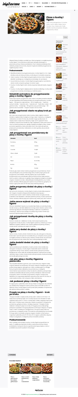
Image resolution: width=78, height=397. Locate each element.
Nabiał (56, 24)
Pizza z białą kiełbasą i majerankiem (36, 378)
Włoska (56, 29)
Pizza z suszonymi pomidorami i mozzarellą (47, 379)
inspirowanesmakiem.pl (32, 394)
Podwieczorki (58, 26)
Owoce (64, 24)
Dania (23, 3)
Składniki (45, 3)
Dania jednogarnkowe (55, 22)
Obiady (60, 24)
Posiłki (36, 3)
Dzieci (31, 6)
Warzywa (65, 28)
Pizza (53, 26)
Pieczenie (48, 26)
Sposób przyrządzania (58, 3)
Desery (39, 6)
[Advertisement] (31, 46)
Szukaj (65, 37)
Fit (30, 3)
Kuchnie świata (49, 6)
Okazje (24, 6)
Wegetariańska (50, 29)
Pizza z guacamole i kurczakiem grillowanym (14, 379)
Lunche (52, 24)
